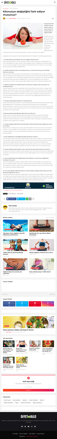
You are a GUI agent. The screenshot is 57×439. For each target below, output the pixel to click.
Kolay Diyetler (20, 193)
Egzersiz (25, 400)
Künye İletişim (40, 433)
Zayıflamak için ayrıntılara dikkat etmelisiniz (40, 234)
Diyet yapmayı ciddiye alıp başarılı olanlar (18, 330)
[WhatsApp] (27, 199)
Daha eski (52, 294)
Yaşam (17, 402)
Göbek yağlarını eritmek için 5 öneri (41, 252)
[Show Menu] (2, 2)
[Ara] (55, 2)
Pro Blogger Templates (32, 436)
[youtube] (28, 426)
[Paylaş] (53, 18)
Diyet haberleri (17, 400)
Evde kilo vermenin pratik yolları (34, 349)
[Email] (30, 199)
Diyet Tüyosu (7, 400)
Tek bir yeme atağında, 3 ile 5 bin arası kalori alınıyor (8, 366)
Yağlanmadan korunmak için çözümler (12, 272)
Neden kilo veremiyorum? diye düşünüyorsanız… (21, 350)
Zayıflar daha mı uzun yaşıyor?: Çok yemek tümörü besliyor (8, 350)
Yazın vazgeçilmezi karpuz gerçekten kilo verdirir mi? (47, 350)
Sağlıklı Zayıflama (8, 402)
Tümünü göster (50, 217)
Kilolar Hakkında (13, 8)
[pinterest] (35, 426)
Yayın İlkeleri (32, 433)
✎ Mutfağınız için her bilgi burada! (12, 190)
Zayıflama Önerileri (26, 402)
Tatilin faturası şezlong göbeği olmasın (13, 253)
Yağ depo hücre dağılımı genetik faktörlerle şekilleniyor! (14, 234)
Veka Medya (13, 206)
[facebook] (22, 426)
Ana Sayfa (5, 8)
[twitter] (25, 426)
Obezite (42, 400)
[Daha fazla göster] (33, 199)
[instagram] (32, 426)
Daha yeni (5, 294)
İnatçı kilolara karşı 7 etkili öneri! (40, 272)
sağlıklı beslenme (37, 402)
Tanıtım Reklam (23, 433)
